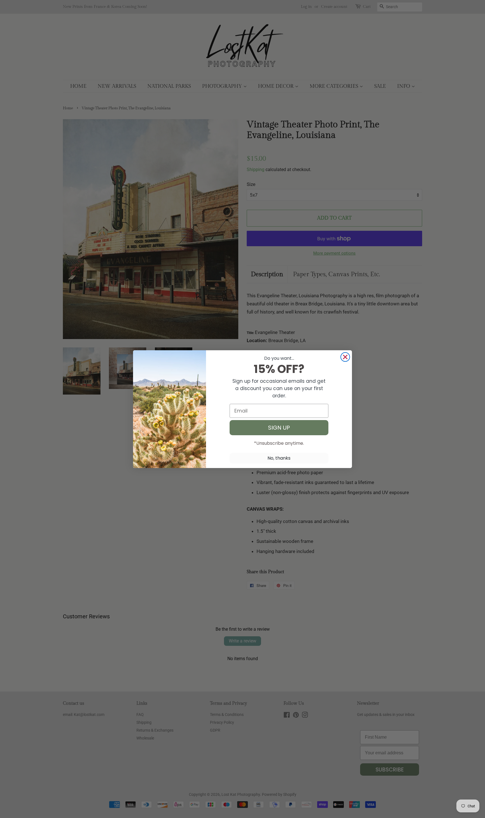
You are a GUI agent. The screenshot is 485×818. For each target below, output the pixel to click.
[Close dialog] (345, 356)
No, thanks (278, 458)
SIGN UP (279, 428)
